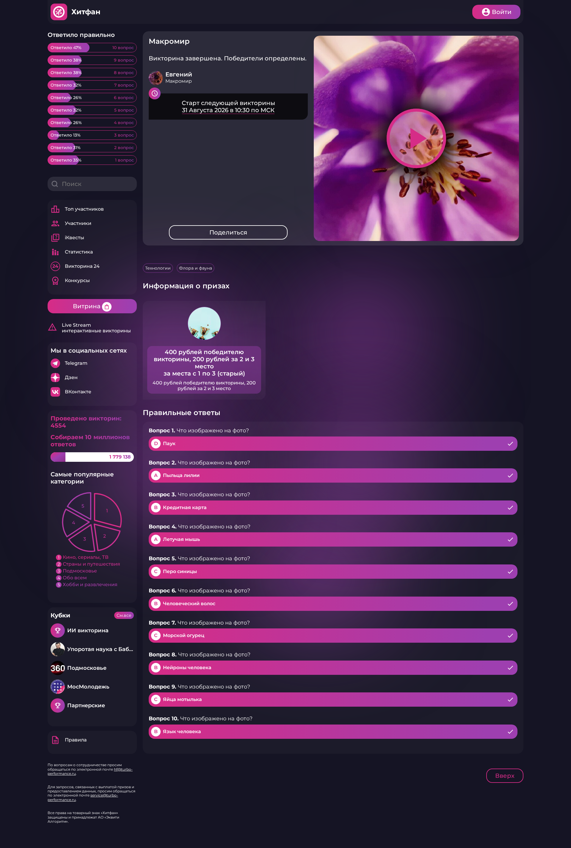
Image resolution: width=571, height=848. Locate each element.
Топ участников (77, 209)
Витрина (91, 306)
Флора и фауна (195, 268)
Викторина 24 (76, 266)
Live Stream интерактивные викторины (89, 328)
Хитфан (86, 11)
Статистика (72, 252)
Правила (69, 740)
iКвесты (67, 237)
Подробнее (92, 363)
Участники (71, 223)
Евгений (178, 74)
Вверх (504, 775)
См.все (124, 615)
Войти (502, 11)
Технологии (158, 268)
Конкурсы (70, 280)
